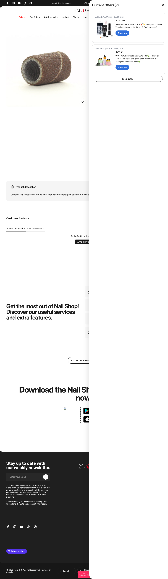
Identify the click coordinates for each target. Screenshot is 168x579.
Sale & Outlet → (129, 79)
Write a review (84, 241)
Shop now (122, 33)
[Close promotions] (162, 5)
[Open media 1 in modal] (46, 66)
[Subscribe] (45, 477)
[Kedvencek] (82, 101)
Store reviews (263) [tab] (35, 228)
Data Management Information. (33, 504)
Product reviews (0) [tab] (16, 228)
